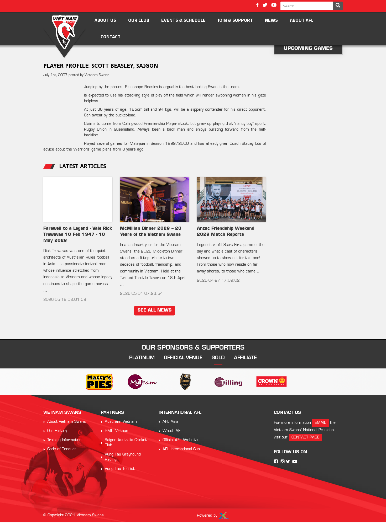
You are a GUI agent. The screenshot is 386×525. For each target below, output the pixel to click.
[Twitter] (265, 6)
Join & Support (235, 20)
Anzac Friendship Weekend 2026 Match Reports (225, 232)
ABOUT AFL (302, 20)
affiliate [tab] (245, 358)
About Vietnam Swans (66, 422)
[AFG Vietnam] (169, 381)
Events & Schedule (183, 20)
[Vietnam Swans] (64, 36)
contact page (305, 438)
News (271, 20)
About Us (105, 20)
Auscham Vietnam (121, 422)
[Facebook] (257, 6)
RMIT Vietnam (117, 431)
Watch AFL (172, 431)
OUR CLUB (138, 20)
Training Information (64, 440)
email (320, 423)
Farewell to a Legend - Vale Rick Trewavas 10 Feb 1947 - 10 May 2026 (77, 235)
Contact (111, 36)
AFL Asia (170, 422)
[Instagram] (282, 461)
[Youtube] (274, 6)
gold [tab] (218, 358)
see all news (154, 310)
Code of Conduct (61, 449)
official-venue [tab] (183, 358)
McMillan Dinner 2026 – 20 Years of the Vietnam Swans (150, 232)
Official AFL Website (180, 440)
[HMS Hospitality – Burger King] (212, 381)
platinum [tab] (142, 358)
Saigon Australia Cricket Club (126, 442)
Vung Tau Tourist (119, 469)
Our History (57, 431)
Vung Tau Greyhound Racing (123, 457)
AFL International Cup (181, 449)
